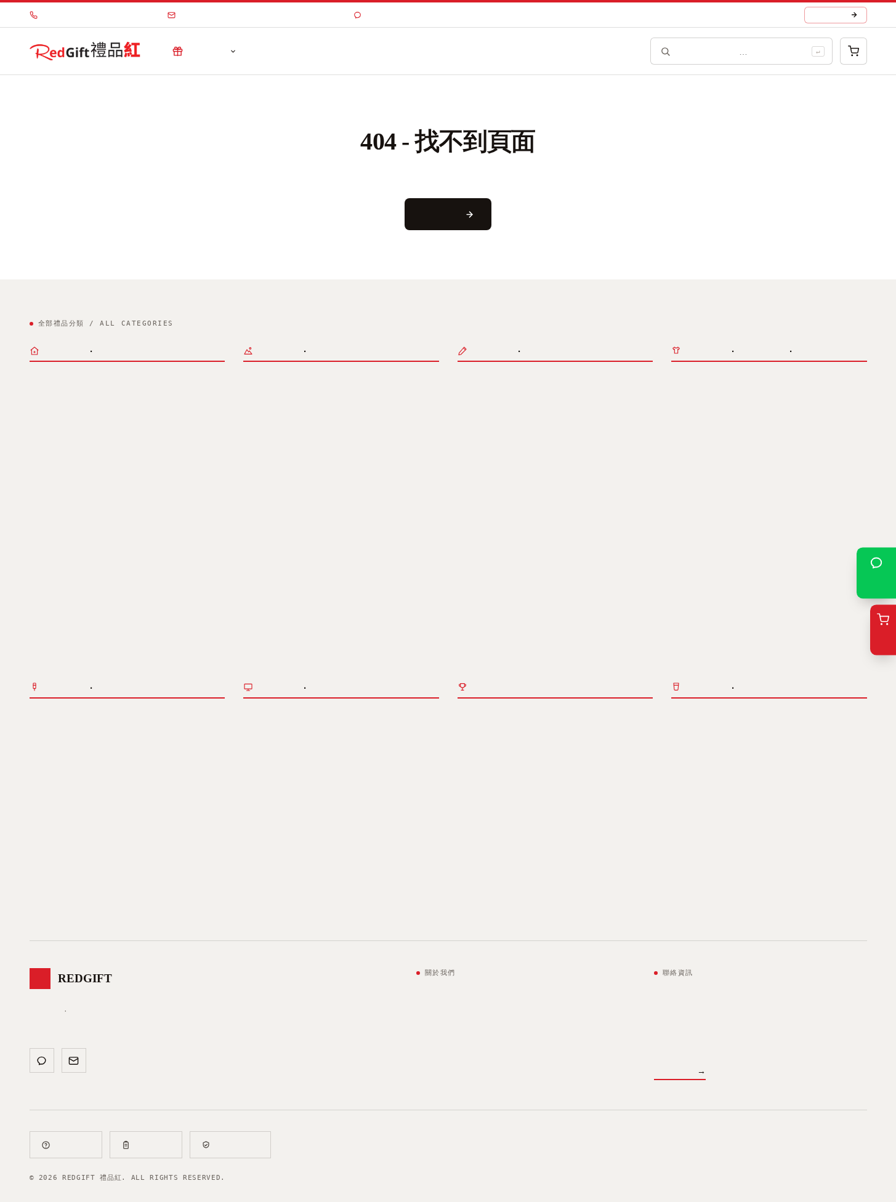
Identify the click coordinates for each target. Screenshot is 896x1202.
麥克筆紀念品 (546, 540)
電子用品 (686, 381)
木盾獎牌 (177, 735)
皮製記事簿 (319, 884)
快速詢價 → (680, 1070)
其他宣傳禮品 (55, 501)
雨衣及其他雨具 (362, 586)
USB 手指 (694, 595)
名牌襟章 (129, 754)
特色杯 (108, 417)
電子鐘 (730, 398)
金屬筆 (579, 501)
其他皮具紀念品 (273, 903)
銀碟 (38, 754)
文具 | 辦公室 (488, 381)
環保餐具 (475, 735)
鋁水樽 (71, 417)
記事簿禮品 (479, 398)
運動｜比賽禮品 (270, 484)
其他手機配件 (697, 547)
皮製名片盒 (373, 884)
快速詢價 (829, 15)
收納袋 (293, 819)
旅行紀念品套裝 (122, 482)
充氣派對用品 (269, 437)
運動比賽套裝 (118, 463)
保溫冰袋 (371, 819)
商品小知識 (341, 51)
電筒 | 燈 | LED (723, 838)
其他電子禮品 (808, 398)
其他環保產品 (555, 754)
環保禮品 (473, 718)
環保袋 (330, 819)
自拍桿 (684, 567)
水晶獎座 (47, 735)
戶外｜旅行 (262, 381)
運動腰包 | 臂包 (319, 521)
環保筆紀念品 (483, 540)
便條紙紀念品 (537, 398)
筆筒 (577, 417)
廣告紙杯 (149, 417)
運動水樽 (84, 398)
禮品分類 (206, 51)
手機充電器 (755, 509)
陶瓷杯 (162, 398)
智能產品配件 (697, 528)
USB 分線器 (792, 444)
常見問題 (73, 1145)
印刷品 (469, 569)
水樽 (38, 417)
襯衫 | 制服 (345, 754)
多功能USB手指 (777, 631)
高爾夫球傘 (338, 567)
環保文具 (566, 735)
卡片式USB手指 (777, 651)
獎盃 (83, 735)
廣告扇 (302, 417)
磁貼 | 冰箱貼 (705, 819)
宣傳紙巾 (397, 417)
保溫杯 (42, 398)
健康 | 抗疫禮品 (705, 718)
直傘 (251, 567)
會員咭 (553, 586)
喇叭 (679, 444)
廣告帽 (310, 501)
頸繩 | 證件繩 (492, 456)
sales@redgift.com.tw (260, 15)
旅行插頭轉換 (697, 509)
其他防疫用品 (697, 754)
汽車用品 (260, 417)
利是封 (470, 586)
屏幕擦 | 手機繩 (773, 528)
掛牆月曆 (594, 586)
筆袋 (529, 437)
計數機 (499, 417)
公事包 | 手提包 (319, 398)
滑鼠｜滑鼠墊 (725, 444)
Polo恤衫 (358, 735)
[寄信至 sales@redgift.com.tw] (74, 1060)
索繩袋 (256, 521)
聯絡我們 (472, 51)
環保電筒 (520, 735)
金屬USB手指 (701, 612)
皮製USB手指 (701, 651)
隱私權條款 (237, 1145)
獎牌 (112, 735)
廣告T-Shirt (282, 735)
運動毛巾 (351, 501)
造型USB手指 (701, 631)
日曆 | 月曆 (730, 800)
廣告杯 (199, 398)
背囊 (377, 398)
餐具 (679, 800)
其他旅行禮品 (269, 456)
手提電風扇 (347, 417)
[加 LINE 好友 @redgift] (42, 1060)
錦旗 (140, 735)
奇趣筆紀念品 (483, 521)
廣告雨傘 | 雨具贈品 (285, 550)
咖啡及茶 (181, 482)
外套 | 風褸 (273, 754)
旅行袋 (256, 398)
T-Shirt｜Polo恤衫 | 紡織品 (320, 718)
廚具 (779, 800)
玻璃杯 (125, 398)
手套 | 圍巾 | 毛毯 (295, 773)
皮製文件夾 (264, 884)
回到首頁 (440, 213)
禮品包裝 (475, 605)
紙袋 (408, 819)
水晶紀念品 (179, 754)
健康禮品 (831, 838)
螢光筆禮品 (533, 501)
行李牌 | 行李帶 (345, 437)
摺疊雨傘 (289, 567)
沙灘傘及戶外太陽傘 (282, 586)
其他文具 (540, 417)
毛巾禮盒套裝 (181, 463)
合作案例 (277, 51)
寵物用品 (688, 877)
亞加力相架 (755, 857)
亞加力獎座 (79, 754)
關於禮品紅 (409, 51)
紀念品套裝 (49, 446)
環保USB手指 (488, 754)
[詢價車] (853, 51)
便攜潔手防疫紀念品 (798, 735)
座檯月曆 (511, 586)
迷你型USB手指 (777, 612)
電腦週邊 (686, 427)
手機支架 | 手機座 (777, 547)
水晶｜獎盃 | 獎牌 (68, 718)
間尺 (466, 417)
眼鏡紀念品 (327, 456)
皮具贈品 (258, 867)
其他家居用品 (697, 857)
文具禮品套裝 (55, 482)
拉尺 (605, 417)
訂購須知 (153, 1145)
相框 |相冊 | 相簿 (798, 819)
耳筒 (762, 398)
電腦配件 (688, 463)
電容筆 (801, 509)
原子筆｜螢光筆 (484, 484)
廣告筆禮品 (479, 501)
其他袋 (293, 838)
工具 (794, 838)
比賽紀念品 (264, 501)
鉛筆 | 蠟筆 (550, 521)
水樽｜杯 (45, 381)
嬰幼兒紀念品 (814, 857)
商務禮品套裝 (55, 463)
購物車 (256, 838)
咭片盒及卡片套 (579, 437)
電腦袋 (256, 819)
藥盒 (808, 800)
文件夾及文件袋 (605, 398)
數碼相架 (688, 398)
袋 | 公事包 (270, 802)
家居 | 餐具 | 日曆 (717, 783)
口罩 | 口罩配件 (710, 735)
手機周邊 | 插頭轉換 (713, 492)
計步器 (393, 501)
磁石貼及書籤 (483, 437)
